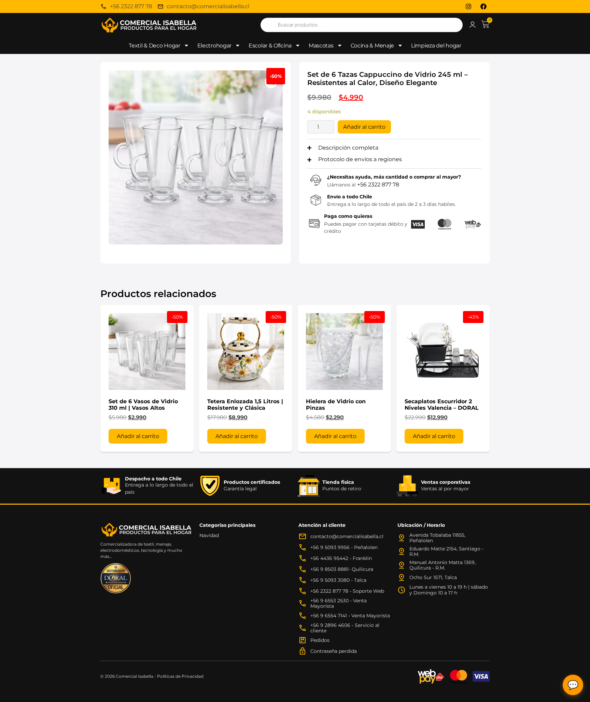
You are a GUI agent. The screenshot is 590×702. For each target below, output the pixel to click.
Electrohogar (214, 45)
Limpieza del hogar (436, 45)
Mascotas (321, 45)
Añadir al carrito (364, 127)
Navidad (209, 535)
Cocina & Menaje (372, 45)
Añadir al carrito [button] (138, 436)
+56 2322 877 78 (378, 184)
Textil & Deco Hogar (154, 45)
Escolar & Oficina (270, 45)
